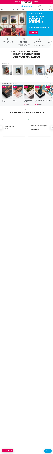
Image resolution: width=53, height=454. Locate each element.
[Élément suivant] (51, 9)
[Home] (26, 6)
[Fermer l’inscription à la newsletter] (11, 450)
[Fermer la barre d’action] (51, 2)
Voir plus (49, 83)
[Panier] (51, 6)
